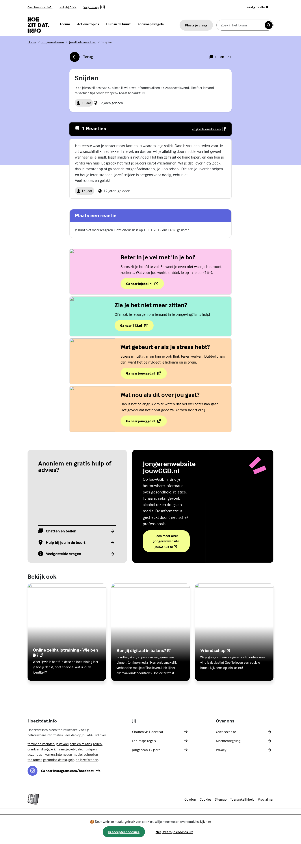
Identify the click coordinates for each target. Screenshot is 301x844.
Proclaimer (265, 799)
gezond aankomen (41, 754)
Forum (65, 24)
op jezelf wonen (87, 759)
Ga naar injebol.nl (145, 284)
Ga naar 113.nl (137, 326)
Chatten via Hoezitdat (147, 731)
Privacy (221, 750)
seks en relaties (81, 744)
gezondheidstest (55, 759)
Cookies (205, 799)
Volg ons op (91, 7)
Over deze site (226, 731)
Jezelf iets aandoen (82, 42)
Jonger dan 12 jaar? (146, 750)
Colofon (190, 799)
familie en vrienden (41, 744)
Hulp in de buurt (118, 24)
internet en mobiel (69, 754)
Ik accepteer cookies (123, 832)
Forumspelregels (151, 24)
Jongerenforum (53, 42)
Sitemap (221, 799)
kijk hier (205, 821)
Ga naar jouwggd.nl (146, 374)
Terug (81, 58)
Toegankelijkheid (242, 799)
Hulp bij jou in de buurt (65, 542)
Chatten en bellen (61, 531)
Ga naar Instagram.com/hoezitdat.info (70, 770)
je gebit (71, 749)
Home (32, 42)
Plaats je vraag (196, 25)
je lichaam (57, 749)
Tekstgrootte (255, 7)
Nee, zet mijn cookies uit (174, 832)
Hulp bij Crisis (67, 7)
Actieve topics (88, 24)
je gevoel (62, 744)
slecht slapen (87, 749)
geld (71, 759)
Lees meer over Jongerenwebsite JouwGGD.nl (171, 541)
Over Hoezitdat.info (40, 7)
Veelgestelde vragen (63, 554)
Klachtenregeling (228, 741)
